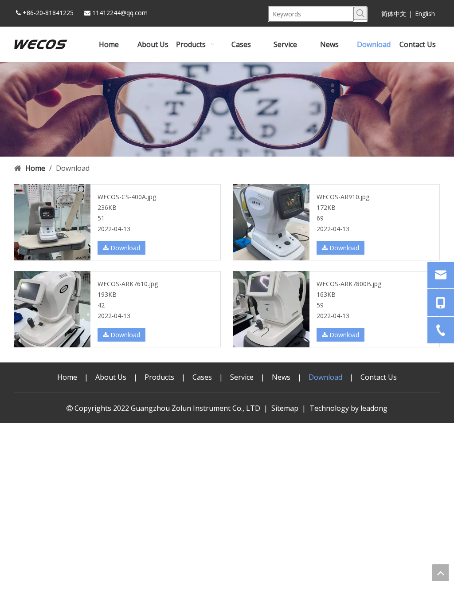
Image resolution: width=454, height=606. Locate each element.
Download (124, 248)
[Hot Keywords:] (360, 13)
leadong (373, 408)
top (440, 572)
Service (242, 377)
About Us (110, 377)
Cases (202, 377)
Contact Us (378, 377)
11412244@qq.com (120, 12)
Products (159, 377)
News (281, 377)
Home (67, 377)
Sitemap (284, 408)
